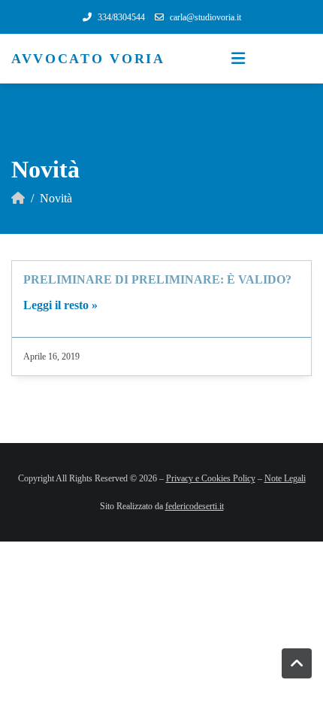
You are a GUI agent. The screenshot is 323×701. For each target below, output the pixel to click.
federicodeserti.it (194, 506)
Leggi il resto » (60, 305)
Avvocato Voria (88, 58)
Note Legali (285, 478)
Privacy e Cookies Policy (210, 478)
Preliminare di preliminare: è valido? (157, 279)
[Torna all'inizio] (297, 663)
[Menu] (238, 59)
